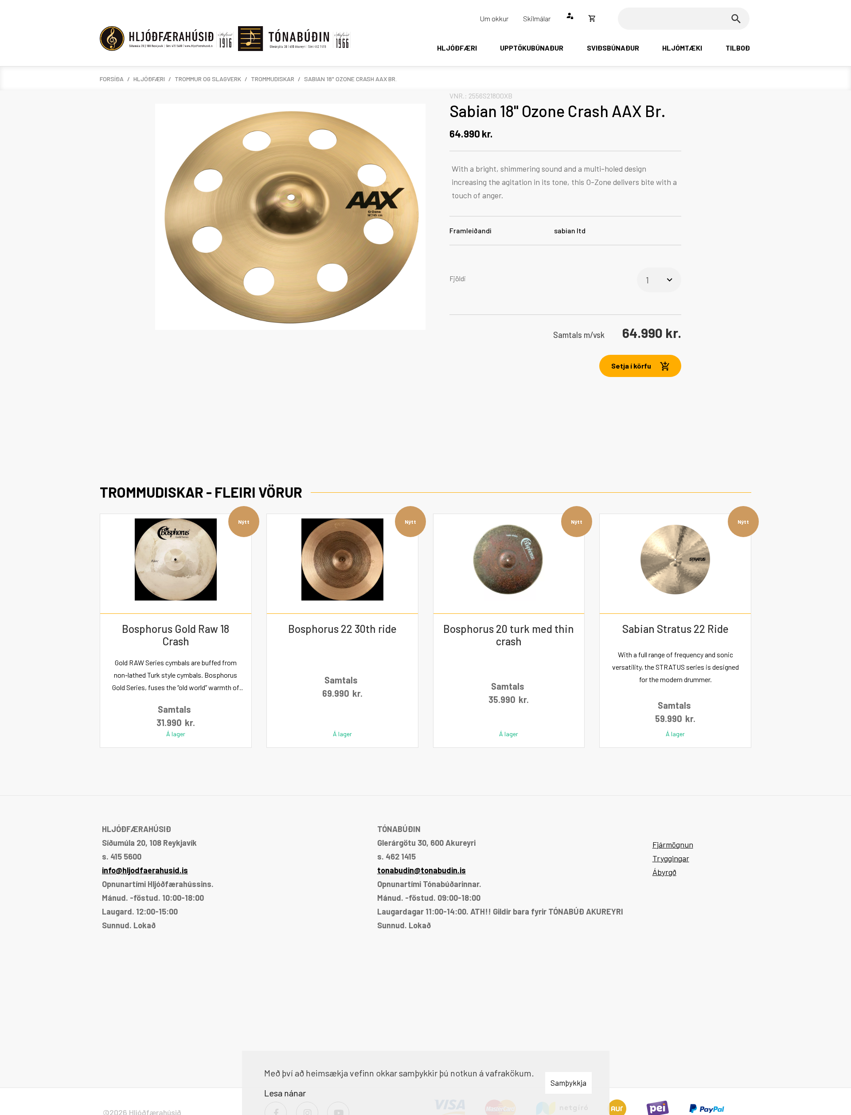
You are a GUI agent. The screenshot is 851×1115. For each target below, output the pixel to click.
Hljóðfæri (149, 78)
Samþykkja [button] (568, 1082)
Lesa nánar (285, 1093)
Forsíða (112, 78)
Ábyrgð (664, 872)
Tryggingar (670, 858)
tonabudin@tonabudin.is (421, 870)
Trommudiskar (272, 78)
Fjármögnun (672, 844)
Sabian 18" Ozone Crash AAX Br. (350, 78)
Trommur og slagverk (208, 78)
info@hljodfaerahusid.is (145, 870)
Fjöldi (457, 278)
